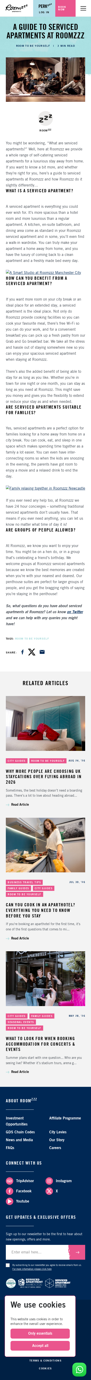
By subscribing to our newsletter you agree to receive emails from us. (47, 1267)
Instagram (64, 1181)
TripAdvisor (25, 1181)
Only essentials (40, 1333)
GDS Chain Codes (20, 1132)
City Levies (57, 1132)
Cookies (45, 1368)
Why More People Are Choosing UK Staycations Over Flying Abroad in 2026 (44, 777)
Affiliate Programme (65, 1118)
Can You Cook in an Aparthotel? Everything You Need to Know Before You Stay (40, 910)
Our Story (56, 1140)
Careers (55, 1148)
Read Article (20, 804)
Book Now (62, 8)
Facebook (24, 1191)
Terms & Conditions (45, 1360)
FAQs (10, 1148)
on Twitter (75, 612)
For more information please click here (32, 1269)
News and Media (19, 1140)
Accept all (40, 1346)
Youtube (22, 1201)
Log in (44, 12)
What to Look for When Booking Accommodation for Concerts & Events (40, 1044)
